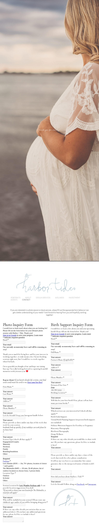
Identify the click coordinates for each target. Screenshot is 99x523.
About (28, 297)
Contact (26, 299)
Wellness (59, 297)
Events (14, 299)
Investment (74, 297)
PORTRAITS (15, 297)
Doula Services (43, 297)
